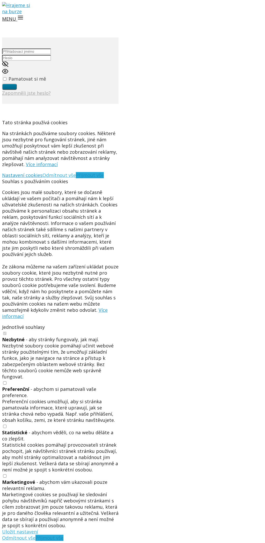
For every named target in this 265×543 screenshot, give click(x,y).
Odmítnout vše (59, 175)
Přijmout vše (90, 175)
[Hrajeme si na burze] (17, 11)
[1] (9, 87)
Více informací (42, 164)
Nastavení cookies (22, 175)
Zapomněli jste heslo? (26, 93)
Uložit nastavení (20, 532)
